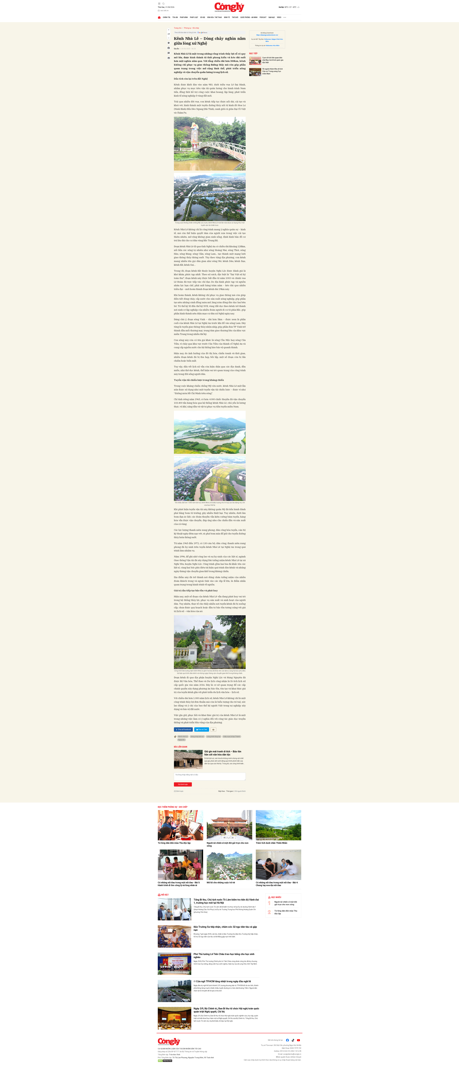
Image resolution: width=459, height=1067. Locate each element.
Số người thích (240, 791)
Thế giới (235, 17)
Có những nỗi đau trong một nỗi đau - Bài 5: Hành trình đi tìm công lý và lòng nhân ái (179, 884)
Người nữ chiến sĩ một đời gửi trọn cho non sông (227, 844)
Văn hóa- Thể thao (214, 17)
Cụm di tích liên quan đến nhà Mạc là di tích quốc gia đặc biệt (272, 60)
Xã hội (202, 17)
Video (279, 17)
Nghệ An (181, 740)
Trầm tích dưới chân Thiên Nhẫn (271, 843)
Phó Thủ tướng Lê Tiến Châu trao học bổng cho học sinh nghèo (224, 956)
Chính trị (166, 17)
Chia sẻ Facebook (184, 729)
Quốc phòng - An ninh (248, 17)
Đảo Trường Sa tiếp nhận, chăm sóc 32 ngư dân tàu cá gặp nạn (225, 928)
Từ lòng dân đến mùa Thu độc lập (174, 843)
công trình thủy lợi (213, 736)
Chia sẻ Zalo (202, 729)
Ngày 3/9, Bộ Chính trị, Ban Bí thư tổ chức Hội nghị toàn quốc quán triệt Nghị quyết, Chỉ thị (226, 1010)
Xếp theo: (221, 791)
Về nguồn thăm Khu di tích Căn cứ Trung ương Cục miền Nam (272, 71)
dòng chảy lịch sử (197, 736)
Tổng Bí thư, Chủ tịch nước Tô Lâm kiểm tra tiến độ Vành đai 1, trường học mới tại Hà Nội (226, 901)
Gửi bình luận (183, 784)
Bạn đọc (272, 17)
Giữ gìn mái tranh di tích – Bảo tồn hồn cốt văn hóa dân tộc (222, 753)
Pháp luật (194, 17)
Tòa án (175, 17)
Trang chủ (177, 28)
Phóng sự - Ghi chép (191, 28)
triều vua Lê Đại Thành (231, 736)
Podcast (263, 17)
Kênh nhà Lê (183, 736)
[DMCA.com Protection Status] (193, 1060)
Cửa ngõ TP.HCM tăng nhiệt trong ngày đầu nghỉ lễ (223, 981)
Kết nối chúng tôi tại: (275, 1040)
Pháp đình (184, 17)
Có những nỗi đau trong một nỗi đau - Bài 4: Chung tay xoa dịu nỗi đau (277, 884)
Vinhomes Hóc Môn (272, 45)
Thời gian (229, 791)
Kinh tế (227, 17)
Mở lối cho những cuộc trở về (221, 882)
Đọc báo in (164, 10)
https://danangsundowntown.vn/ (267, 35)
